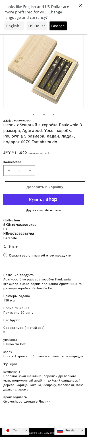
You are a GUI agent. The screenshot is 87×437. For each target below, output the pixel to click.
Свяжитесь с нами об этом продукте (40, 255)
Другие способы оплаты (43, 210)
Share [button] (13, 246)
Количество (12, 162)
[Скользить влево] (34, 114)
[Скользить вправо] (53, 114)
